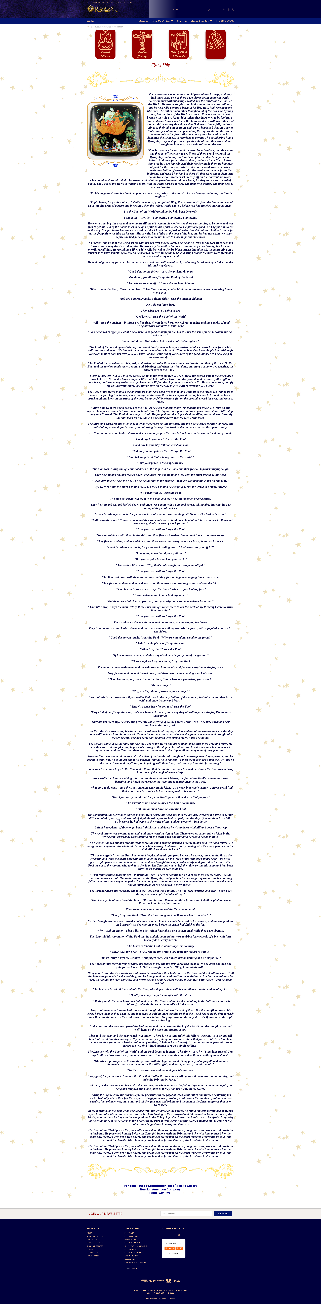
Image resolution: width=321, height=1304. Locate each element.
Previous (314, 1296)
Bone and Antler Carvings (135, 1262)
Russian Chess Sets (132, 1243)
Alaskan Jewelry (131, 1256)
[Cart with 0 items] (233, 9)
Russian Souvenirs (132, 1249)
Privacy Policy (93, 1256)
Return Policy (92, 1253)
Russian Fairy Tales (200, 21)
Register (99, 1246)
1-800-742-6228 (226, 21)
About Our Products (161, 21)
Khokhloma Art (131, 1240)
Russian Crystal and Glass (136, 1253)
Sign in (90, 1246)
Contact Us (182, 21)
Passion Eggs (130, 1259)
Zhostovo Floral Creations (136, 1246)
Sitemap (90, 1249)
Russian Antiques (131, 1236)
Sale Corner (215, 54)
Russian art (129, 1233)
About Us (144, 21)
